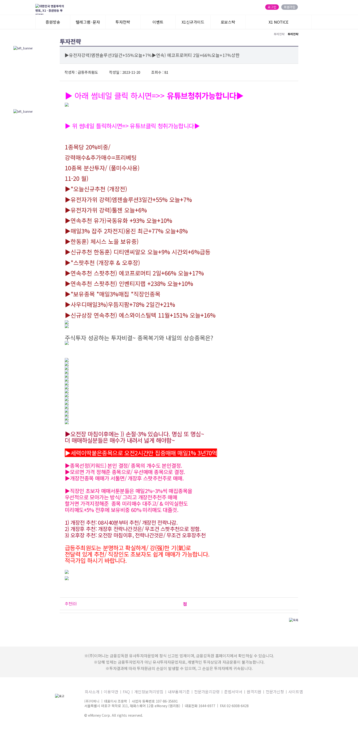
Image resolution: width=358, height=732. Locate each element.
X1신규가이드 (193, 22)
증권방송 (53, 22)
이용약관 (111, 692)
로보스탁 (228, 22)
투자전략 (122, 22)
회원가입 (289, 7)
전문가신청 (275, 692)
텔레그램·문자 (88, 22)
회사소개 (92, 692)
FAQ (126, 692)
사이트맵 (295, 692)
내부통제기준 (179, 692)
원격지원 (254, 692)
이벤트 (157, 22)
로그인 (272, 7)
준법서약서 (233, 692)
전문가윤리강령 (207, 692)
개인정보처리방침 (148, 692)
